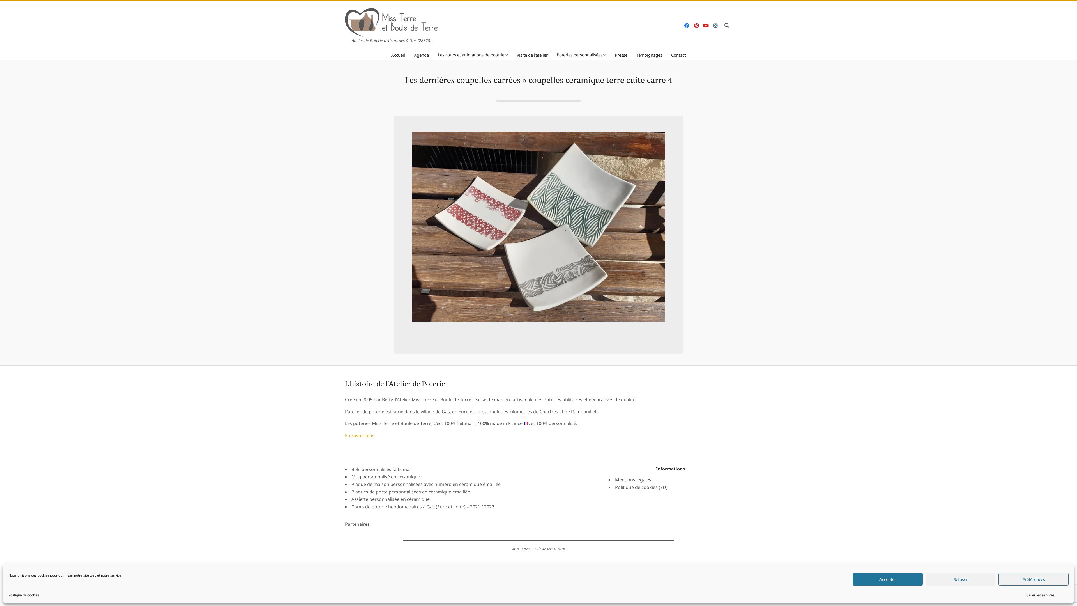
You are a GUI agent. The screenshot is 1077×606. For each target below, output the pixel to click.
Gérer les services (1040, 595)
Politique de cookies (23, 595)
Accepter (887, 579)
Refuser (960, 579)
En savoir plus (359, 435)
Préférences (1033, 579)
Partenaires (357, 524)
